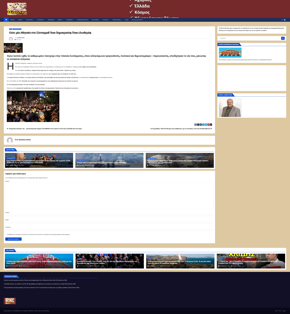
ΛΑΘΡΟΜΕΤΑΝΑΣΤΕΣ (82, 19)
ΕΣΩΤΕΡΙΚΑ (29, 19)
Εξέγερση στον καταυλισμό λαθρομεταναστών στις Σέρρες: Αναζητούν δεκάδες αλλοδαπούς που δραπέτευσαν (177, 162)
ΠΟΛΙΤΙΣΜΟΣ (95, 19)
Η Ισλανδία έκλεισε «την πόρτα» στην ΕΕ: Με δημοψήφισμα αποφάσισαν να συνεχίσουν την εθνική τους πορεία (107, 262)
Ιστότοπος (8, 227)
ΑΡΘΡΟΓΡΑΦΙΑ (117, 19)
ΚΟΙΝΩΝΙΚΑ (69, 19)
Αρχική (284, 310)
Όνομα (7, 212)
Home (276, 310)
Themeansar (46, 310)
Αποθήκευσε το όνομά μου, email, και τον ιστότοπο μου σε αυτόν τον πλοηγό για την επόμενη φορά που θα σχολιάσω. (38, 234)
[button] (282, 19)
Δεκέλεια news (20, 37)
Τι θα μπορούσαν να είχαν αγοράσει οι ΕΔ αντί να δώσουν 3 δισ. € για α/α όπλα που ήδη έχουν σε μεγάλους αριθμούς (179, 262)
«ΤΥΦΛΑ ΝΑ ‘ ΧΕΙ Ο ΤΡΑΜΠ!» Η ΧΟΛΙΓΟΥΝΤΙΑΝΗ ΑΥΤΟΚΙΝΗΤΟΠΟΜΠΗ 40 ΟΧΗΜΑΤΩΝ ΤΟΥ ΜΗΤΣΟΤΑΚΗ (247, 262)
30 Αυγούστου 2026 (13, 266)
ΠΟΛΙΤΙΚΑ (106, 19)
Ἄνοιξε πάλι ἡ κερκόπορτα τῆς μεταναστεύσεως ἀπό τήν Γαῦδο (101, 162)
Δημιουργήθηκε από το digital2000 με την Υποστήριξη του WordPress (19, 310)
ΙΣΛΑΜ (126, 19)
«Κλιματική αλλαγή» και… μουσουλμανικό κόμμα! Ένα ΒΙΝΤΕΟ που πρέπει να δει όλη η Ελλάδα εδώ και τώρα (45, 128)
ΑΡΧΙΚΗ (12, 19)
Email (7, 220)
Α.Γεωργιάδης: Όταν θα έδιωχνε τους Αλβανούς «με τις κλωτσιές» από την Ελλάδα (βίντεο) (180, 128)
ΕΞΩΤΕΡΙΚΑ (40, 19)
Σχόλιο (7, 181)
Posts (280, 310)
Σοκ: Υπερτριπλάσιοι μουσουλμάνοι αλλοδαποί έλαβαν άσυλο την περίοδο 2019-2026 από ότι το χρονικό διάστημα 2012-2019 (38, 162)
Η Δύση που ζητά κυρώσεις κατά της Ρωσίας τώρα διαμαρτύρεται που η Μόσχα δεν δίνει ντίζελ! (39, 262)
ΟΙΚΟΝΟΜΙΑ (51, 19)
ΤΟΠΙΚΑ (20, 19)
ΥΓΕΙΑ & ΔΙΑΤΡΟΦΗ (137, 19)
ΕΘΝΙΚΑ (60, 19)
